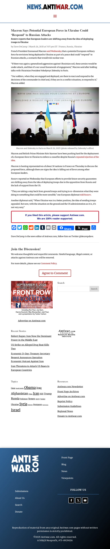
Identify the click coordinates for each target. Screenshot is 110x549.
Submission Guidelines (69, 406)
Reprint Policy (64, 401)
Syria (23, 404)
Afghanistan (19, 393)
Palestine (30, 404)
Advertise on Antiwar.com (32, 320)
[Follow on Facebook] (71, 500)
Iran (36, 393)
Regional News (65, 411)
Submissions (21, 491)
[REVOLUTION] (32, 314)
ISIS (41, 394)
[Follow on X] (78, 500)
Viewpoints (67, 478)
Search (18, 505)
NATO (38, 399)
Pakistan (24, 399)
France (62, 46)
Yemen (31, 398)
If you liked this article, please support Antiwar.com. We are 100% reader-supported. (55, 217)
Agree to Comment (55, 273)
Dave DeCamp (20, 46)
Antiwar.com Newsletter (70, 386)
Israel (15, 410)
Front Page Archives (68, 391)
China (30, 394)
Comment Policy (49, 263)
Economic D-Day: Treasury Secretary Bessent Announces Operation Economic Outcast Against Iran (30, 357)
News (64, 471)
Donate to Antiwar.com (69, 416)
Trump (48, 393)
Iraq (39, 387)
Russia (70, 46)
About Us (19, 498)
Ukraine (78, 46)
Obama (30, 387)
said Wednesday (54, 51)
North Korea (45, 404)
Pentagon (37, 404)
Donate (18, 511)
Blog (63, 464)
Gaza (13, 388)
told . (86, 194)
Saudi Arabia (20, 388)
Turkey (42, 399)
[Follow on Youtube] (85, 500)
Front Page (67, 457)
